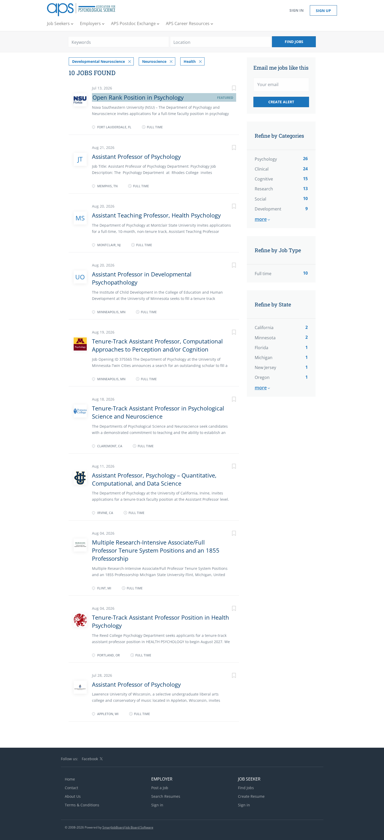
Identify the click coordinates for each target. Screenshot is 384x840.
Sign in (296, 10)
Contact (71, 787)
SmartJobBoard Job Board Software (127, 827)
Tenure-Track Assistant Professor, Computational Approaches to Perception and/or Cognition (157, 345)
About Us (73, 796)
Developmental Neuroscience (98, 61)
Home (70, 779)
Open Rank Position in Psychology (138, 97)
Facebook (90, 758)
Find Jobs (294, 41)
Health (190, 61)
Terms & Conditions (82, 804)
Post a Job (159, 787)
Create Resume (251, 796)
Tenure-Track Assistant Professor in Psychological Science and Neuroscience (158, 412)
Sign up (323, 10)
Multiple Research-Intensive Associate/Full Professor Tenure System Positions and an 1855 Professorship (155, 550)
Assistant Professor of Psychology (136, 156)
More (261, 219)
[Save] (228, 89)
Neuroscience (154, 61)
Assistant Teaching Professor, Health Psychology (156, 215)
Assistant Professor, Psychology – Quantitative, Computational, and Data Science (154, 479)
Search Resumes (165, 796)
